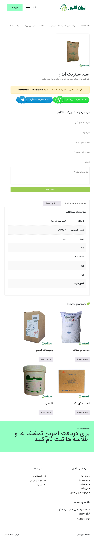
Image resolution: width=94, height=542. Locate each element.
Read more (82, 359)
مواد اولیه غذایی (72, 25)
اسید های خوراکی (33, 25)
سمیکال (6, 534)
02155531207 (37, 90)
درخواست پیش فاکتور (79, 492)
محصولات (84, 484)
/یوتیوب (39, 484)
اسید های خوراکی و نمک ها (53, 25)
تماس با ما (83, 480)
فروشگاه (15, 7)
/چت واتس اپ (36, 480)
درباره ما (84, 476)
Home (83, 25)
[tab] (75, 203)
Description (51, 203)
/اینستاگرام (38, 476)
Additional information (75, 203)
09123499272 (23, 90)
